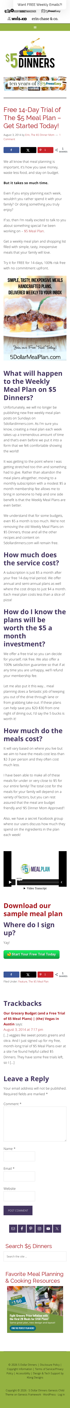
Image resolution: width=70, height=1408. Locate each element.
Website (10, 1188)
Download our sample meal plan (33, 909)
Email (9, 1168)
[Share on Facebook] (12, 150)
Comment (12, 1104)
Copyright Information (19, 1369)
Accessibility (23, 1373)
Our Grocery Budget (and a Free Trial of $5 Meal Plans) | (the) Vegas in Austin (34, 1018)
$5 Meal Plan (34, 231)
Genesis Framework (29, 1394)
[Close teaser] (12, 10)
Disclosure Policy (50, 1364)
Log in (61, 1394)
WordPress (49, 1394)
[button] (39, 4)
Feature (22, 981)
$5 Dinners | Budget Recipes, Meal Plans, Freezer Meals (31, 53)
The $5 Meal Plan (39, 981)
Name (9, 1148)
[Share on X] (29, 150)
